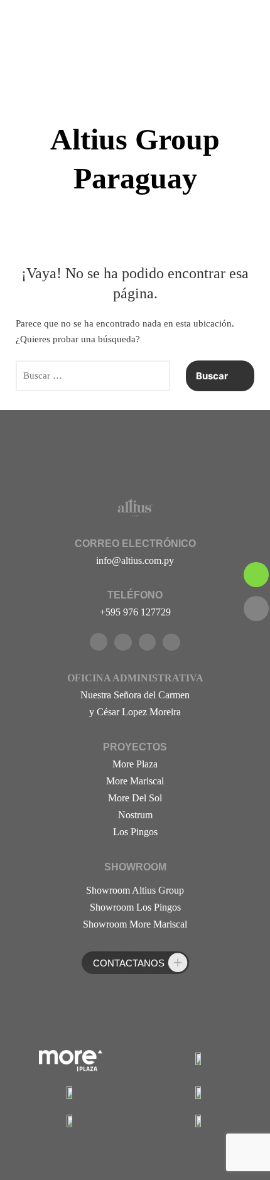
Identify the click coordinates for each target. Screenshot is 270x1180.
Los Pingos (135, 831)
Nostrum (135, 814)
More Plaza (135, 764)
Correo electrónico (135, 543)
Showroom (135, 867)
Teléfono (135, 595)
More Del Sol (135, 798)
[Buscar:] (93, 376)
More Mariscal (135, 781)
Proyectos (135, 747)
